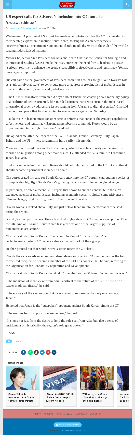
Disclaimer (95, 413)
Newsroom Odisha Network (23, 28)
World (18, 341)
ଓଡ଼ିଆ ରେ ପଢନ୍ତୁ (64, 413)
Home (37, 413)
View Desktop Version (69, 425)
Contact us (81, 413)
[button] (7, 4)
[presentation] (124, 388)
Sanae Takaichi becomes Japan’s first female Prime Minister (21, 397)
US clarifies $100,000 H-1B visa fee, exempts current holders (59, 397)
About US (48, 413)
